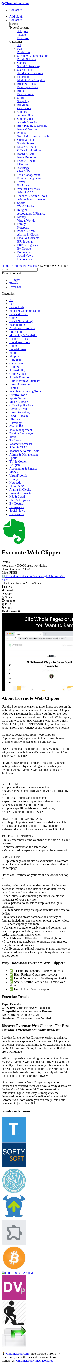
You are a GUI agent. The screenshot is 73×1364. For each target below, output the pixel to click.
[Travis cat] (14, 1243)
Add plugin (16, 16)
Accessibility (25, 115)
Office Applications (29, 150)
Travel (21, 182)
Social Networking (28, 66)
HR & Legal (25, 241)
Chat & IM (24, 171)
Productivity (24, 52)
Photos (21, 132)
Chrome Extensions (24, 265)
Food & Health (26, 160)
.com (17, 3)
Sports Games (25, 143)
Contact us (15, 9)
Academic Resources (30, 73)
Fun (19, 48)
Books (21, 90)
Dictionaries (24, 259)
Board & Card (26, 153)
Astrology (23, 168)
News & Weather (27, 129)
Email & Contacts (28, 238)
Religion (22, 210)
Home (5, 265)
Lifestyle (22, 164)
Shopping (23, 101)
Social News (25, 255)
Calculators (24, 108)
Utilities (22, 111)
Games (21, 62)
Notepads (23, 227)
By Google (24, 248)
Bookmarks (24, 252)
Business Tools (26, 83)
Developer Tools (27, 87)
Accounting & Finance (31, 213)
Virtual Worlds (26, 220)
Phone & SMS (26, 231)
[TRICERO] (14, 1140)
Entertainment (25, 94)
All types (22, 31)
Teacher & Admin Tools (32, 196)
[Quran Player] (14, 1192)
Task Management (28, 175)
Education (23, 76)
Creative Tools (26, 139)
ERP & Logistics (27, 245)
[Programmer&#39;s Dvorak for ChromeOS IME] (14, 1298)
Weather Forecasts (28, 189)
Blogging (23, 104)
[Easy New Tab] (14, 1350)
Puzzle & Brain (26, 59)
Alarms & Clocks (28, 234)
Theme (21, 34)
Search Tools (25, 69)
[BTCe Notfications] (14, 1269)
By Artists (23, 185)
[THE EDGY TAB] (18, 1272)
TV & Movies (25, 206)
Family (21, 224)
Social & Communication (32, 55)
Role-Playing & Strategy (32, 125)
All (19, 45)
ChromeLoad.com (17, 1353)
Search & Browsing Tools (33, 136)
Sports (21, 97)
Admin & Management (31, 199)
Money (21, 217)
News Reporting (27, 157)
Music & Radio (26, 146)
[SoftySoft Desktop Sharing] (14, 1166)
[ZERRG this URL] (14, 1217)
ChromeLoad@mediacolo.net (34, 1360)
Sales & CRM (25, 192)
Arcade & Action (27, 122)
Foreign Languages (29, 178)
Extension (23, 38)
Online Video (25, 118)
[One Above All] (14, 1324)
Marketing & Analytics (31, 80)
